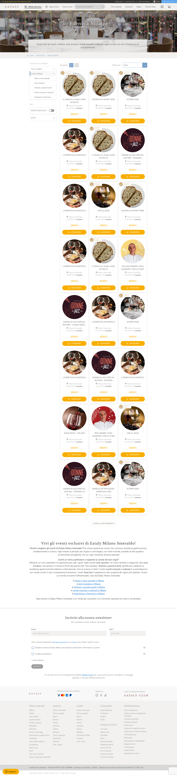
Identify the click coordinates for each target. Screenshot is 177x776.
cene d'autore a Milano (89, 583)
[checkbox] (32, 647)
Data (33, 118)
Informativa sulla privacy (60, 642)
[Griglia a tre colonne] (71, 65)
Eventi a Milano (37, 74)
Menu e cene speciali (42, 78)
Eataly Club (87, 674)
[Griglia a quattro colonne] (77, 65)
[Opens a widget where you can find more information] (10, 772)
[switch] (52, 110)
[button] (162, 6)
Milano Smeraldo (53, 55)
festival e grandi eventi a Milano (89, 587)
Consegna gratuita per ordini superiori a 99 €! (16, 2)
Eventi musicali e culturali (43, 92)
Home (31, 55)
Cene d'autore (39, 83)
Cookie (74, 642)
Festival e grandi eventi (43, 88)
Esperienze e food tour (42, 97)
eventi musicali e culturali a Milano (89, 590)
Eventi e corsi (40, 55)
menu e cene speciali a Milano (89, 580)
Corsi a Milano (36, 69)
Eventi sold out (39, 110)
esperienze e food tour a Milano (89, 593)
